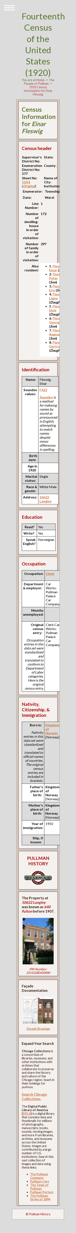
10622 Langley (45, 499)
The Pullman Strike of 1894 (40, 1197)
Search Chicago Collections (34, 1096)
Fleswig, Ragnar (57, 332)
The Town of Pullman (39, 1186)
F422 (43, 390)
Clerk (50, 574)
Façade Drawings (38, 1028)
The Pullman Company (39, 1176)
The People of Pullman (39, 81)
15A (25, 182)
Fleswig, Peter (57, 276)
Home (40, 80)
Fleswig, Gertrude (57, 344)
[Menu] (9, 7)
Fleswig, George (57, 320)
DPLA (27, 1113)
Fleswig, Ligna (57, 296)
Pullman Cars (39, 1181)
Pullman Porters (41, 1192)
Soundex (46, 397)
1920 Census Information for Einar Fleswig (38, 90)
